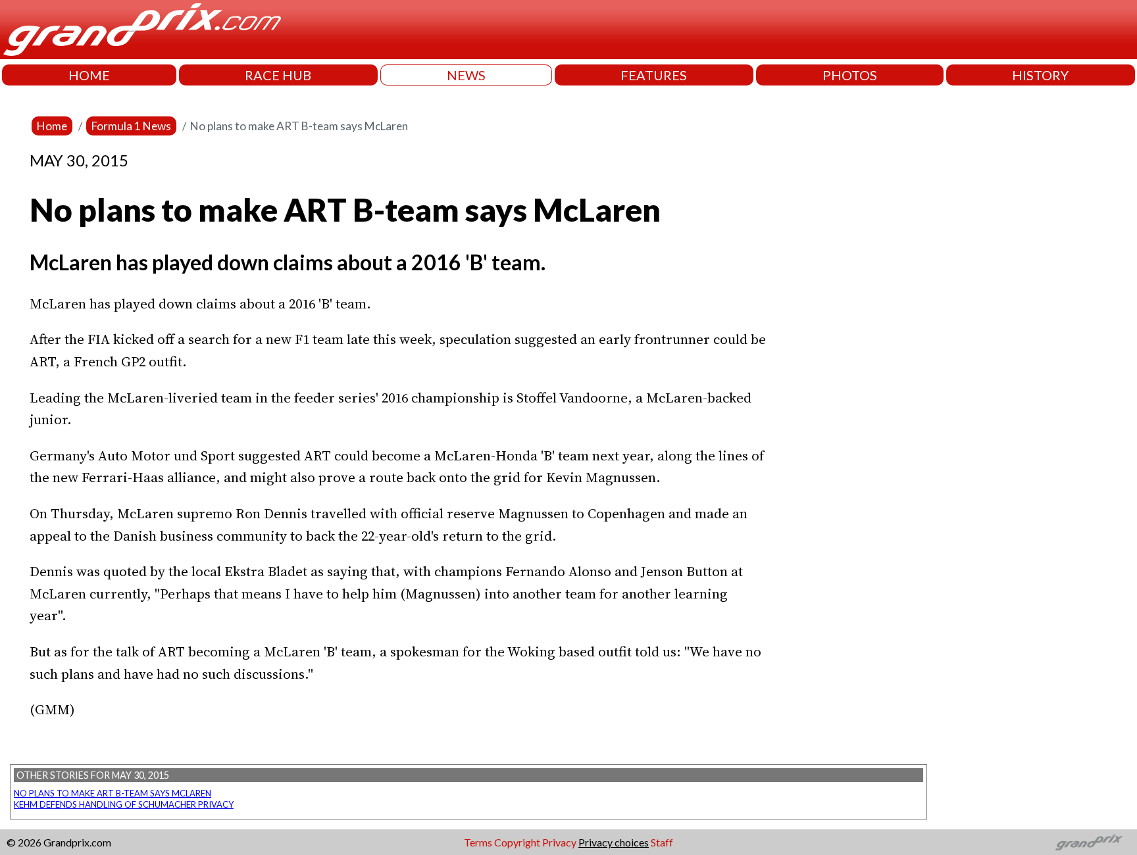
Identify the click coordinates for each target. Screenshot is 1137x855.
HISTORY (1040, 75)
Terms (478, 842)
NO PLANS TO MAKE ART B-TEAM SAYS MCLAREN (112, 793)
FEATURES (653, 75)
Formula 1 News (131, 126)
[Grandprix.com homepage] (1089, 842)
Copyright (517, 842)
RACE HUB (278, 75)
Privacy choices (613, 842)
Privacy (559, 842)
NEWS (466, 75)
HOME (89, 75)
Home (52, 126)
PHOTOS (849, 75)
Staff (662, 842)
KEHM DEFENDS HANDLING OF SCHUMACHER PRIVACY (124, 804)
